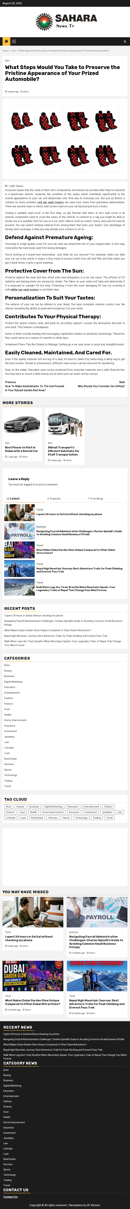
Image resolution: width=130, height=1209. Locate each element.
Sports (8, 769)
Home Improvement (15, 720)
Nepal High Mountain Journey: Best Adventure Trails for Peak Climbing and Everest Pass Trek (55, 635)
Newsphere (76, 1205)
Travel (39, 509)
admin (26, 92)
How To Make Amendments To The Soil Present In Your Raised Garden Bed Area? (34, 386)
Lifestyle (9, 747)
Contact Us (10, 1197)
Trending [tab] (96, 498)
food (7, 709)
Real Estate (10, 758)
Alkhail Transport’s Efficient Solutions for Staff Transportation (63, 451)
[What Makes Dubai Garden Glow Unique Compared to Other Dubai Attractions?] (19, 549)
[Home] (6, 41)
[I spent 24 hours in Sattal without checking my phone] (19, 512)
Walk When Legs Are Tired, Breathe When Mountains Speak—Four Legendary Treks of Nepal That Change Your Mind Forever (75, 589)
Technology (10, 775)
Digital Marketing (13, 681)
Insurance (9, 725)
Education (9, 687)
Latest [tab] (15, 498)
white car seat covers (25, 289)
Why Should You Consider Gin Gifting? (101, 384)
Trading (8, 780)
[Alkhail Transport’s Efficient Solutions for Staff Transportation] (65, 423)
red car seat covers (50, 202)
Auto (7, 60)
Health (7, 714)
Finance (8, 703)
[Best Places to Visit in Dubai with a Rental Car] (22, 423)
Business (41, 526)
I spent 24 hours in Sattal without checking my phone (69, 514)
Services (9, 764)
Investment (10, 731)
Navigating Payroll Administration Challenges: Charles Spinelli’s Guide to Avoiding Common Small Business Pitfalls (79, 533)
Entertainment (12, 692)
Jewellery (9, 736)
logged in (29, 484)
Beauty (8, 670)
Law (6, 742)
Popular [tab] (55, 498)
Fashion (8, 698)
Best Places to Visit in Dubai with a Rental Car (21, 449)
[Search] (125, 41)
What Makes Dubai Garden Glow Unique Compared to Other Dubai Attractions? (47, 630)
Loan (7, 753)
